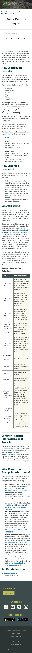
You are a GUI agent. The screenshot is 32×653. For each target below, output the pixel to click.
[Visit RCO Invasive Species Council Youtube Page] (13, 607)
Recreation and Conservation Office (16, 630)
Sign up (9, 593)
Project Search (12, 453)
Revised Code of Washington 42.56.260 (17, 541)
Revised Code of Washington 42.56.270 (15, 564)
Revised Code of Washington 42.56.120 (15, 231)
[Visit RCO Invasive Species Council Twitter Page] (19, 607)
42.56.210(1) (9, 532)
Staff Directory (11, 34)
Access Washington (16, 644)
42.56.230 (17, 530)
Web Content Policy (16, 639)
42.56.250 (24, 530)
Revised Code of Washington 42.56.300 (16, 489)
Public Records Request (15, 39)
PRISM (6, 455)
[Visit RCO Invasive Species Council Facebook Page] (6, 607)
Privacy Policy (16, 633)
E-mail (7, 138)
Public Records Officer (9, 574)
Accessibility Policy (16, 636)
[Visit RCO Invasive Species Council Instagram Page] (26, 607)
